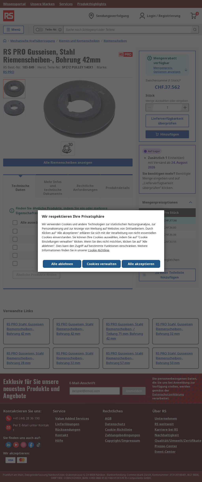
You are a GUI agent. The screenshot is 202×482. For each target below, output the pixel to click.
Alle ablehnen (62, 264)
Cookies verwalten (101, 264)
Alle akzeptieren (141, 264)
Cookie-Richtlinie (98, 250)
